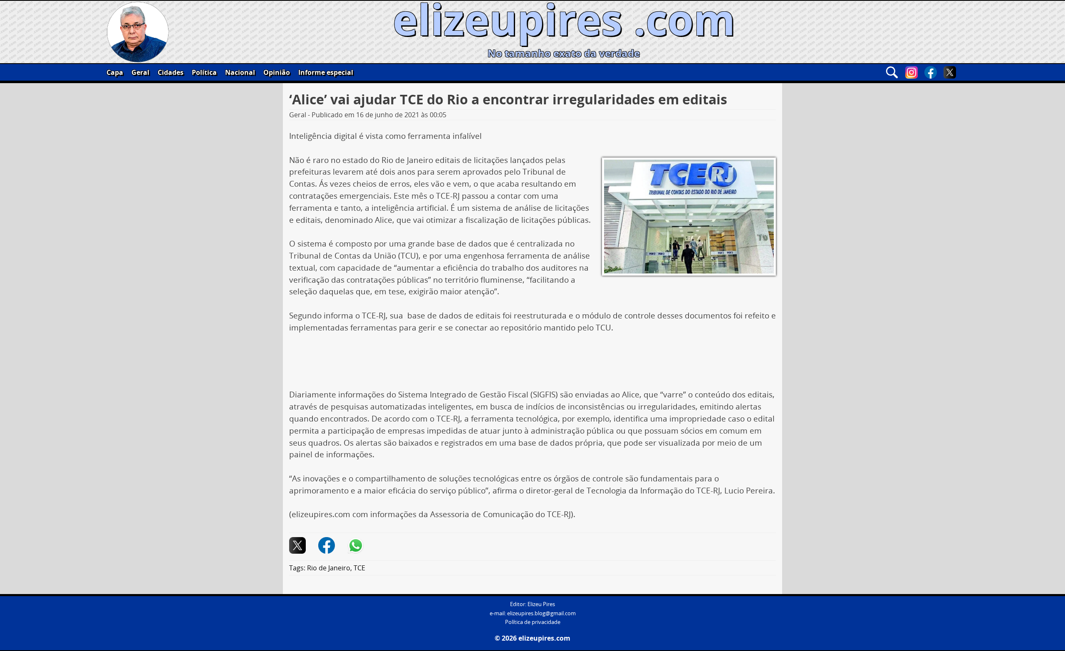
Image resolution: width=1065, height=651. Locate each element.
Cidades (170, 72)
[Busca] (892, 72)
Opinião (276, 72)
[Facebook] (930, 72)
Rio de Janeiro (328, 567)
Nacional (240, 72)
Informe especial (325, 72)
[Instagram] (911, 72)
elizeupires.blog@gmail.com (541, 613)
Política (204, 72)
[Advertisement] (532, 364)
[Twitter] (950, 72)
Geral (140, 72)
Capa (114, 72)
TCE (359, 567)
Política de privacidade (532, 622)
